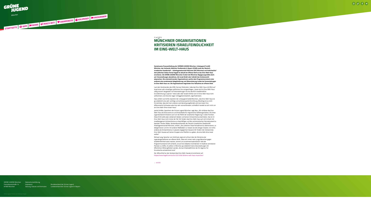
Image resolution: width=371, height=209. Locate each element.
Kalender (83, 19)
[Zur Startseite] (16, 13)
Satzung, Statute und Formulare (35, 186)
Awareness (66, 21)
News (35, 25)
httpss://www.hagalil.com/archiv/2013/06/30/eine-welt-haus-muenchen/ (178, 155)
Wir (24, 26)
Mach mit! (49, 23)
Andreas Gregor (22, 194)
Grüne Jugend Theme (9, 194)
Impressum (28, 184)
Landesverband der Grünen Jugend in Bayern (65, 186)
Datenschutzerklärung (32, 182)
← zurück (157, 162)
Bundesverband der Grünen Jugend (62, 184)
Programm (100, 17)
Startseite (11, 27)
